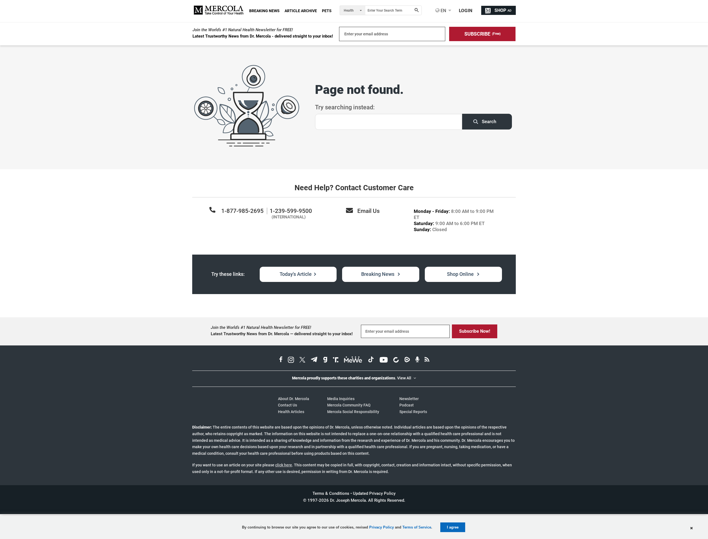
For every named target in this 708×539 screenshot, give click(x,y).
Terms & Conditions (331, 493)
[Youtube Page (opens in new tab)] (383, 360)
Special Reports (413, 411)
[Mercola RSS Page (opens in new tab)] (426, 360)
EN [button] (442, 10)
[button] (482, 34)
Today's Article (296, 274)
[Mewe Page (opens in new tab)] (353, 360)
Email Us (368, 211)
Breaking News (378, 274)
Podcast (406, 405)
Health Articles (291, 411)
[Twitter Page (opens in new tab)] (302, 360)
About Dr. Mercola (293, 399)
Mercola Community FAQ (349, 405)
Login (465, 10)
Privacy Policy (381, 527)
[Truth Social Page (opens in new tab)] (335, 360)
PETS (327, 11)
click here (283, 465)
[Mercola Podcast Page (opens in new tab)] (417, 360)
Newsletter (409, 399)
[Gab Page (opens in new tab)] (325, 360)
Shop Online (461, 274)
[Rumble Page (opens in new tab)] (407, 360)
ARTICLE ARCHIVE (301, 11)
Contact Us (287, 405)
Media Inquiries (341, 399)
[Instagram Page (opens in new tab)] (291, 360)
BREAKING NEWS (264, 11)
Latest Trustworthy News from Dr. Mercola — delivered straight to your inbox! (282, 333)
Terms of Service (416, 527)
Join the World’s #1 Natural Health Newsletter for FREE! (242, 29)
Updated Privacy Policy (374, 493)
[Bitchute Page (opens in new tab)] (396, 360)
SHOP (502, 10)
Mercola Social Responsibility (353, 411)
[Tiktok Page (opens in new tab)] (370, 360)
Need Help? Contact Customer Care (354, 187)
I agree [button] (453, 527)
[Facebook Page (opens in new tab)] (281, 360)
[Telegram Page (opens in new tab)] (314, 360)
